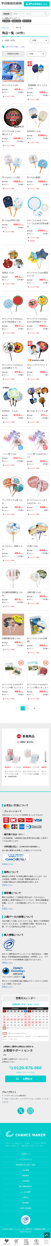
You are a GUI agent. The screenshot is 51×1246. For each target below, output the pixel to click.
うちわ (7, 21)
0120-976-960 (28, 1067)
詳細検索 (7, 14)
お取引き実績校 (25, 1208)
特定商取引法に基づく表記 (25, 1165)
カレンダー (15, 1099)
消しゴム (17, 21)
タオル (38, 1099)
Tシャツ (27, 21)
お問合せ (28, 1078)
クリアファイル (27, 1099)
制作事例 (25, 1203)
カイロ (5, 1102)
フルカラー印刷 (13, 47)
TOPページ (5, 27)
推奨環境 (25, 1176)
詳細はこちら (7, 864)
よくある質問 (25, 1192)
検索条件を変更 (13, 54)
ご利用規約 (25, 1181)
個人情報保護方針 (25, 1186)
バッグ (46, 1099)
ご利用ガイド (25, 1154)
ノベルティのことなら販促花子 (14, 1095)
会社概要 (25, 1170)
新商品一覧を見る (26, 742)
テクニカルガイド (25, 1159)
